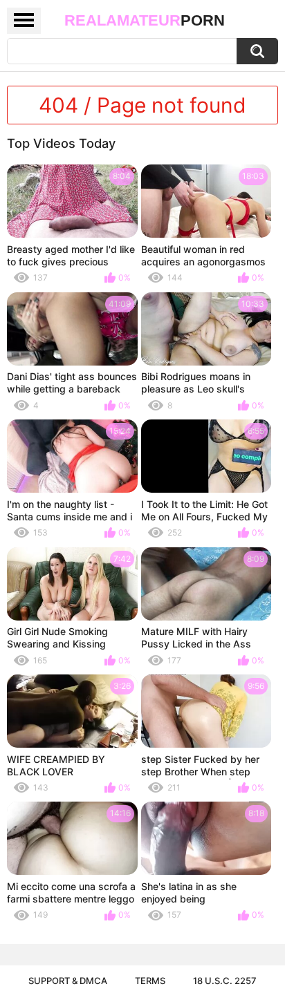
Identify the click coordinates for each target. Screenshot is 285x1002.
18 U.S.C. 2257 (225, 980)
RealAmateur (144, 20)
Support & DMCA (67, 980)
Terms (150, 980)
